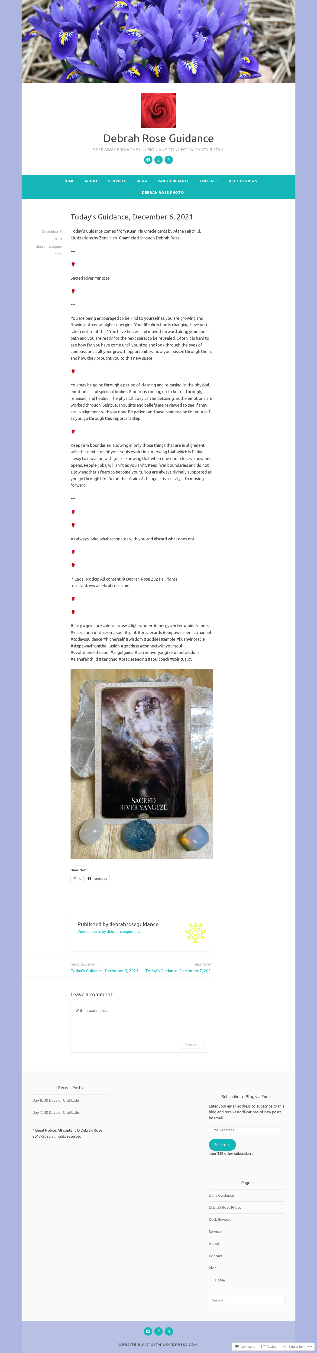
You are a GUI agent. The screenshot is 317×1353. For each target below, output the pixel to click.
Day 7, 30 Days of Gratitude (55, 1112)
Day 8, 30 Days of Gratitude (55, 1100)
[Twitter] (168, 159)
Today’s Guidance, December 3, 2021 (104, 968)
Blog (142, 181)
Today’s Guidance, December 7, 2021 (179, 968)
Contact (209, 181)
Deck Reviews (243, 181)
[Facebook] (148, 159)
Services (117, 181)
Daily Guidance (173, 181)
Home (68, 181)
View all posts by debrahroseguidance (109, 931)
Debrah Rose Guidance (158, 138)
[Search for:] (247, 1300)
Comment (192, 1044)
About (91, 181)
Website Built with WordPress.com (158, 1344)
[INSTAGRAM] (158, 1331)
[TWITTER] (169, 1331)
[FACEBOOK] (148, 1331)
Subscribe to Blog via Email (247, 1096)
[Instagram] (158, 159)
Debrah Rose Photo (163, 192)
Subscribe (222, 1145)
